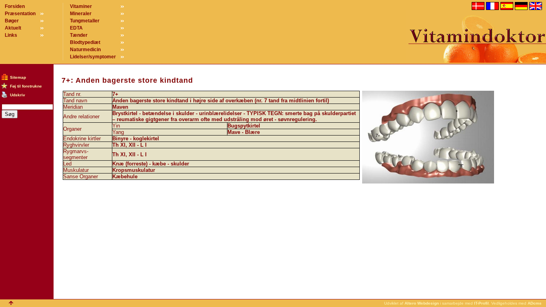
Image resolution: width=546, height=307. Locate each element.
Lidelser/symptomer (93, 57)
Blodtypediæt (85, 42)
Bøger (12, 21)
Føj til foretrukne (26, 86)
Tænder (79, 35)
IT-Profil (481, 303)
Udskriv (17, 95)
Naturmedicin (85, 49)
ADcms (535, 303)
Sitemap (18, 77)
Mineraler (81, 13)
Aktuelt (13, 28)
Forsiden (15, 6)
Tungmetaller (85, 21)
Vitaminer (81, 6)
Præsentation (20, 13)
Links (11, 35)
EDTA (76, 28)
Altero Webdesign (422, 303)
